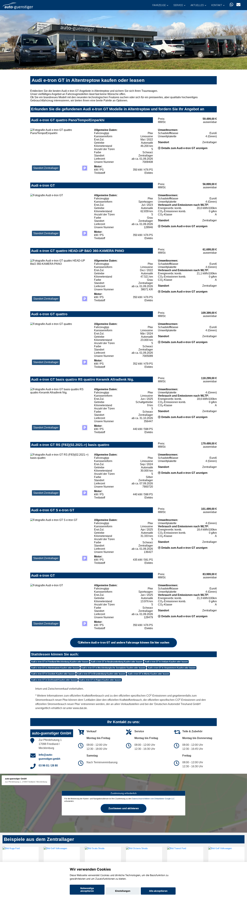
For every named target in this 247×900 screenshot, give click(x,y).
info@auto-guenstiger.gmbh (49, 756)
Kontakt (216, 5)
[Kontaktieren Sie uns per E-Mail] (238, 4)
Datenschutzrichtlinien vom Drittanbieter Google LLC (153, 798)
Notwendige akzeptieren (87, 889)
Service (178, 5)
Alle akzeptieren (158, 891)
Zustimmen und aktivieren (123, 808)
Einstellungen (122, 891)
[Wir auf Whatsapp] (231, 4)
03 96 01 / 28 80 (48, 765)
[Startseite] (18, 5)
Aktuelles (197, 5)
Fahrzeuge (159, 5)
